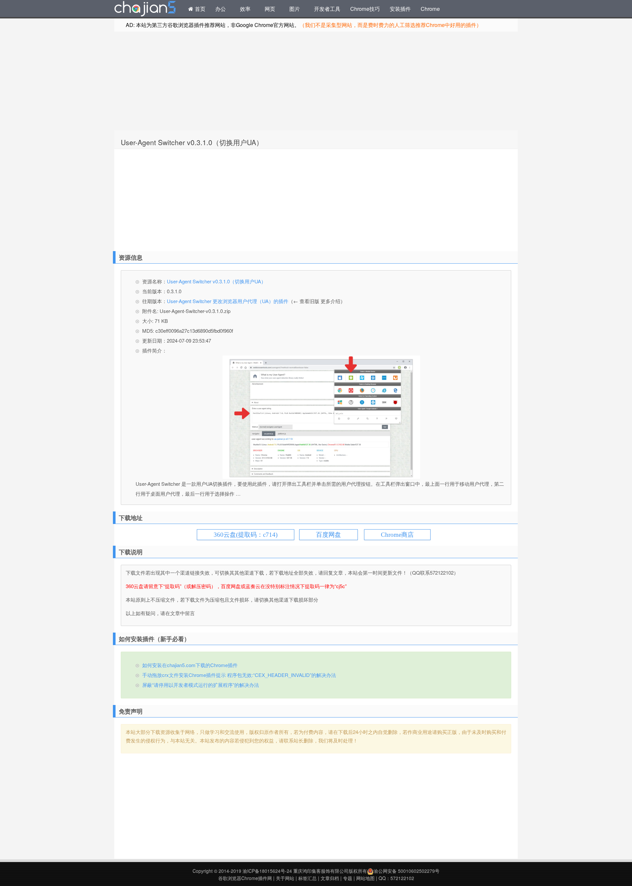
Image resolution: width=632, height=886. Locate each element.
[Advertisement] (316, 81)
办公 (220, 9)
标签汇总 (307, 878)
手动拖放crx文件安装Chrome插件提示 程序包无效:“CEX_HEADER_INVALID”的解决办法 (239, 674)
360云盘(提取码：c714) (245, 534)
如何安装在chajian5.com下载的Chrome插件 (190, 665)
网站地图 (365, 878)
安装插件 (400, 9)
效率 (245, 9)
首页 (199, 9)
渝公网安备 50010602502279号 (406, 871)
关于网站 (285, 878)
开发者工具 (327, 9)
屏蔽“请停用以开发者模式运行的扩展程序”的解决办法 (200, 684)
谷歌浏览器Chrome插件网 (245, 878)
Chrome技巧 (365, 9)
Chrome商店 (397, 534)
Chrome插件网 (145, 9)
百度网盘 (328, 534)
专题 (347, 878)
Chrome (430, 9)
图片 (294, 9)
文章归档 (330, 878)
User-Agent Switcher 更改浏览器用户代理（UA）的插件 (227, 301)
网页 (270, 9)
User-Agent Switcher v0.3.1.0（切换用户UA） (192, 142)
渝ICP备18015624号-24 (267, 871)
